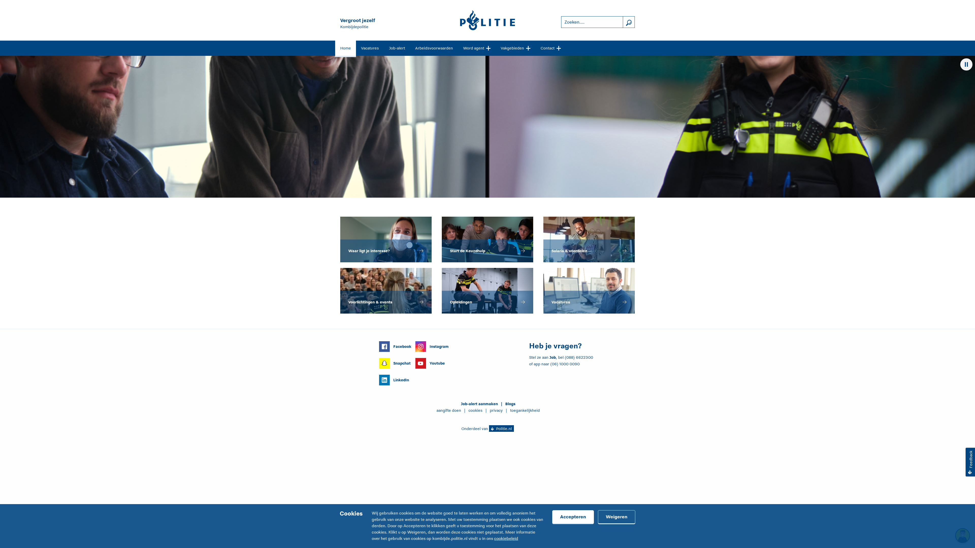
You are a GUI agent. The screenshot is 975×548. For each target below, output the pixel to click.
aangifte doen (448, 410)
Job (552, 357)
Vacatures (370, 48)
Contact (548, 48)
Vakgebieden (512, 48)
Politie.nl (503, 428)
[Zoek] (629, 22)
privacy (496, 410)
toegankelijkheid (525, 410)
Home (345, 48)
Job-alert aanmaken (479, 403)
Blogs (510, 403)
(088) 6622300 (579, 357)
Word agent (473, 48)
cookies (475, 410)
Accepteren (573, 517)
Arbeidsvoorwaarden (434, 48)
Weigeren (616, 517)
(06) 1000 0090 (565, 364)
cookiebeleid (506, 538)
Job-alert (397, 48)
